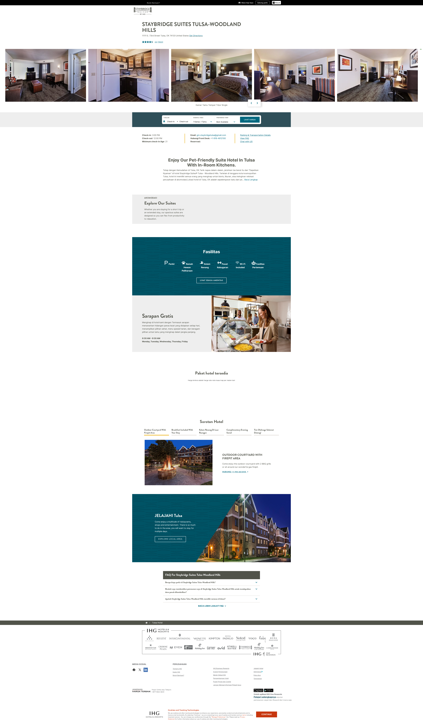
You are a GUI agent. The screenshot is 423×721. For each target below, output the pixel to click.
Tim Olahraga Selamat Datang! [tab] (264, 431)
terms (244, 715)
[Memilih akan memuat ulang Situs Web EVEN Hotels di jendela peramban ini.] (176, 647)
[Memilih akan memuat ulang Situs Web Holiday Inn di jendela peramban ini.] (200, 647)
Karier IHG (176, 672)
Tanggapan (258, 678)
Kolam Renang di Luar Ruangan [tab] (209, 431)
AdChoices (257, 672)
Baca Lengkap (251, 179)
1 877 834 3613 (158, 692)
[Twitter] (140, 670)
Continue (266, 714)
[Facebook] (134, 670)
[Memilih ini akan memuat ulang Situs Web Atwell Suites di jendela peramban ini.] (232, 647)
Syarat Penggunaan (220, 672)
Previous (251, 103)
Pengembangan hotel (221, 678)
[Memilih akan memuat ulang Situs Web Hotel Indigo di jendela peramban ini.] (228, 638)
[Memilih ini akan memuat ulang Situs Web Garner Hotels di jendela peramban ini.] (211, 647)
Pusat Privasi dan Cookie (222, 682)
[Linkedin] (146, 670)
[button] (276, 3)
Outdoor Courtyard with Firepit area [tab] (155, 431)
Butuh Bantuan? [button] (153, 3)
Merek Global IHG (219, 675)
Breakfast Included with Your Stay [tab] (182, 431)
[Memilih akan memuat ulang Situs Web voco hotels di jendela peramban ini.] (252, 638)
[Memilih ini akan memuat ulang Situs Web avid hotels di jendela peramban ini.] (221, 647)
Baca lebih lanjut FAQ (211, 606)
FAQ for (192, 575)
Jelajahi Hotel (258, 668)
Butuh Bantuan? (178, 675)
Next (257, 103)
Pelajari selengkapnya (265, 697)
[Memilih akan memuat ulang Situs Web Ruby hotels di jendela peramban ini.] (262, 638)
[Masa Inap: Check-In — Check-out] (176, 121)
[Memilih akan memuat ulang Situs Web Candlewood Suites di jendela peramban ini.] (272, 647)
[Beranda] (146, 623)
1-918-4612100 (219, 138)
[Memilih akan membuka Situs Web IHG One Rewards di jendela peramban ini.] (264, 654)
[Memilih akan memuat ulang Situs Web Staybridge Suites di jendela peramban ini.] (245, 647)
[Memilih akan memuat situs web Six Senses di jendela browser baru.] (149, 638)
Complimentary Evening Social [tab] (237, 431)
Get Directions (196, 35)
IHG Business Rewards (221, 668)
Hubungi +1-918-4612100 (234, 472)
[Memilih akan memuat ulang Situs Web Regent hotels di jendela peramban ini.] (161, 638)
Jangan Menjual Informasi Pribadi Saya (227, 685)
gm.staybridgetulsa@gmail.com (211, 135)
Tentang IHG (177, 669)
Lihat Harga (250, 120)
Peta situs (257, 675)
